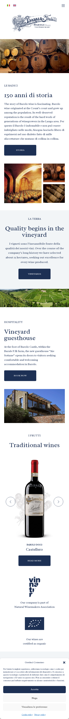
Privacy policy (40, 714)
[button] (64, 662)
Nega (34, 698)
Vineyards (34, 274)
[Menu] (63, 5)
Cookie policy (27, 714)
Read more (34, 560)
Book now (20, 375)
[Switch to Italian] (8, 5)
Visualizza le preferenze (34, 706)
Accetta (35, 689)
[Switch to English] (15, 5)
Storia (20, 150)
